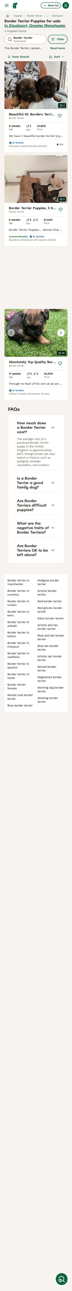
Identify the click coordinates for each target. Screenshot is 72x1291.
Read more (57, 48)
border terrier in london (18, 603)
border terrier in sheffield (18, 655)
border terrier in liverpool (18, 644)
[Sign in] (65, 5)
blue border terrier (20, 705)
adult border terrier (50, 618)
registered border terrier (49, 679)
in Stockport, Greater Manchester (35, 25)
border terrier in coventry (18, 592)
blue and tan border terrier (50, 637)
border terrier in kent (18, 613)
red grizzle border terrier (49, 609)
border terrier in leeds (18, 676)
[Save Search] (62, 1279)
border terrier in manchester (18, 582)
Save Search (20, 56)
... (47, 16)
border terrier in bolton (18, 634)
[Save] (59, 115)
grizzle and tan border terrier (47, 627)
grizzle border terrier (47, 592)
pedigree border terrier (48, 582)
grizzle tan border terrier (49, 658)
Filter (60, 39)
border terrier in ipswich (18, 665)
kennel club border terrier (20, 696)
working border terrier (47, 699)
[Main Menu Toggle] (6, 5)
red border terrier (49, 601)
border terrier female (16, 686)
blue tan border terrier (48, 647)
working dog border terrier (50, 689)
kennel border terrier (46, 668)
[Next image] (61, 332)
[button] (36, 333)
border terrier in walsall (18, 624)
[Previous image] (11, 332)
